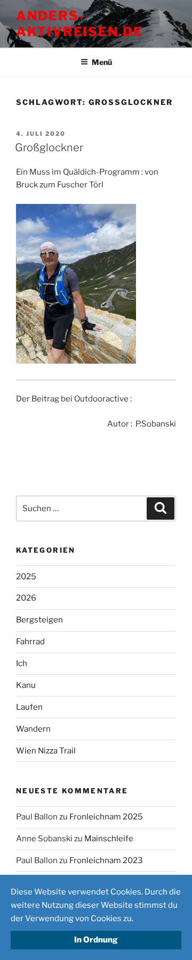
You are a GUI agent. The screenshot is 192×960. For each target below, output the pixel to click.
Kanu (26, 685)
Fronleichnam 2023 (106, 860)
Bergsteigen (39, 620)
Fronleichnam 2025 (106, 817)
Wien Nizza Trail (46, 751)
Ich (21, 663)
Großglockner (49, 147)
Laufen (29, 707)
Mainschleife (108, 838)
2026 (26, 598)
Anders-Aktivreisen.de (79, 23)
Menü (102, 62)
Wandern (33, 729)
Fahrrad (30, 641)
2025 (26, 576)
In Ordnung (96, 940)
